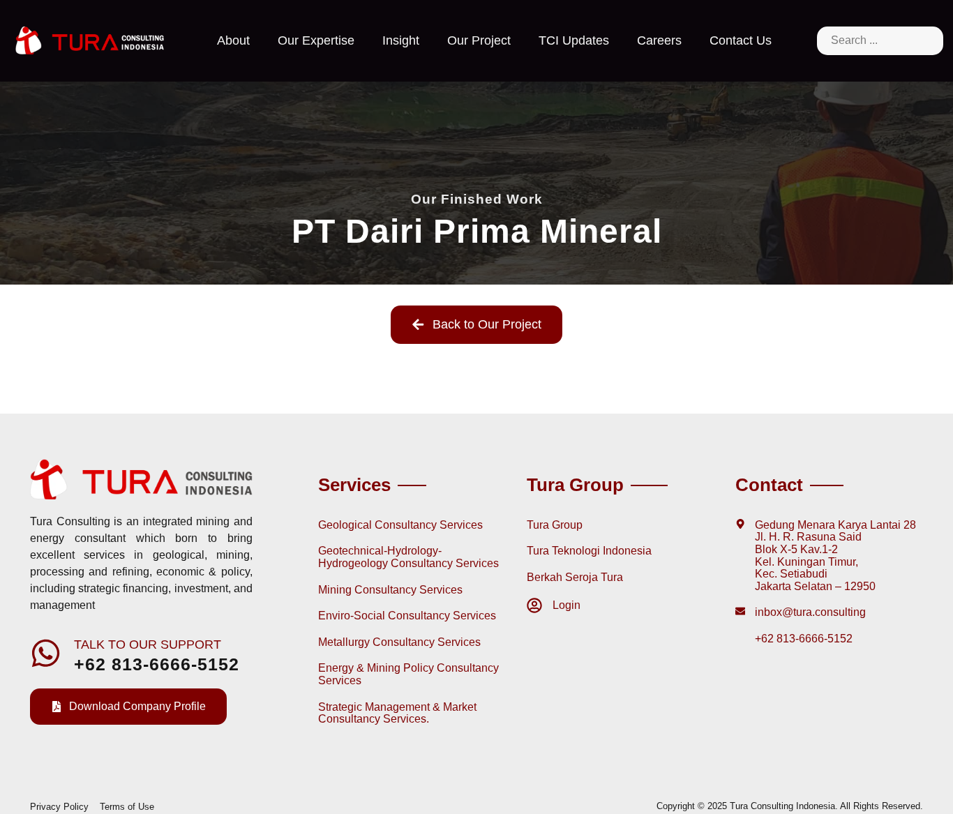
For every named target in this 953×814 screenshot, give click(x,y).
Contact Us (741, 40)
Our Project (479, 40)
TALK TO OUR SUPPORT (147, 644)
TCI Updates (574, 40)
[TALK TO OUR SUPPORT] (45, 653)
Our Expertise (316, 40)
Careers (659, 40)
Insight (400, 40)
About (233, 40)
